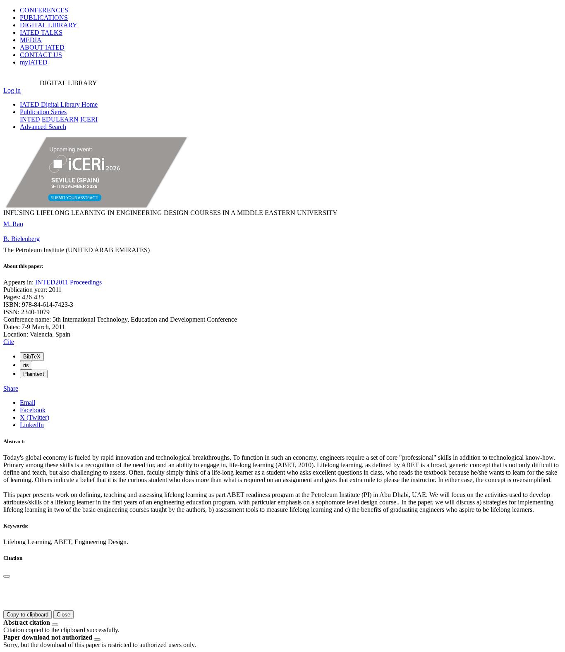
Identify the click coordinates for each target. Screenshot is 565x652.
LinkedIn (32, 424)
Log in (12, 90)
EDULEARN (60, 119)
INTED (30, 119)
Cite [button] (8, 341)
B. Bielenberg (21, 238)
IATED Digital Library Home (59, 104)
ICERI (89, 119)
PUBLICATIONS (44, 17)
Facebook (32, 409)
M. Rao (13, 223)
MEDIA (31, 39)
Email (27, 402)
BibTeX (32, 356)
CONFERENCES (44, 10)
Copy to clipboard (27, 614)
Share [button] (10, 388)
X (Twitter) (34, 417)
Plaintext (33, 374)
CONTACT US (41, 54)
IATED (41, 32)
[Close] (6, 576)
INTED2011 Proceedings (68, 282)
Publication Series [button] (43, 111)
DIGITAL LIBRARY (48, 25)
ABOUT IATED (42, 47)
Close (63, 614)
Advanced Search (43, 126)
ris (26, 365)
